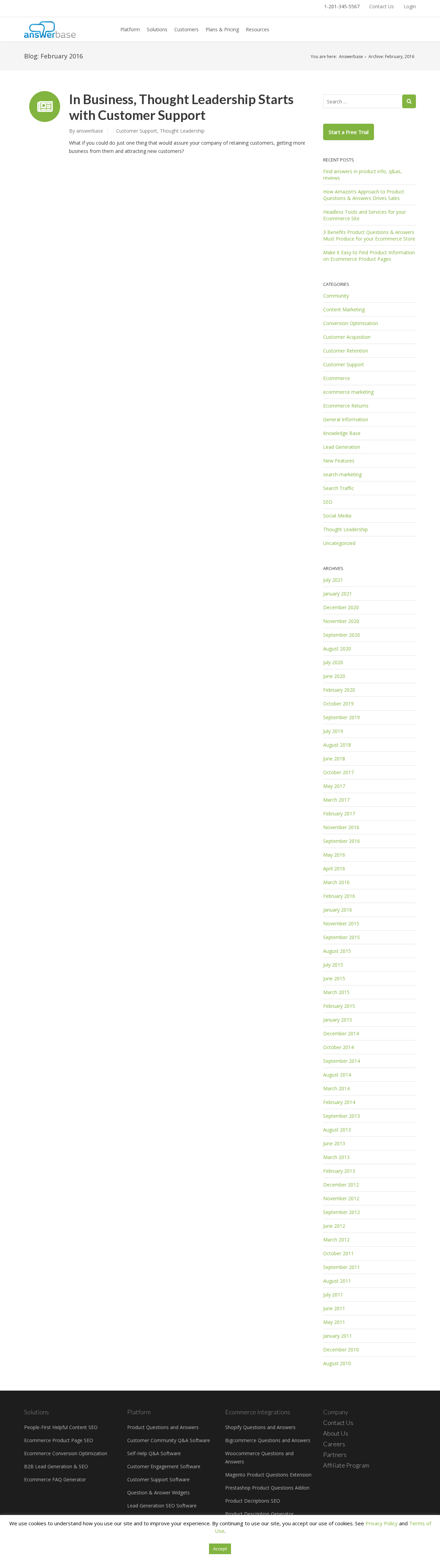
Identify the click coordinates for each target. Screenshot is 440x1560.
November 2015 (341, 923)
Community (336, 295)
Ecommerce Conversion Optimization (65, 1453)
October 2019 (338, 703)
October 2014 (338, 1047)
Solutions (157, 29)
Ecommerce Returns (345, 405)
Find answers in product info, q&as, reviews (362, 174)
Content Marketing (344, 309)
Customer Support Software (158, 1479)
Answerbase (351, 56)
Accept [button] (220, 1549)
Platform (130, 29)
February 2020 (339, 690)
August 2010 (337, 1363)
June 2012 (334, 1226)
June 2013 (334, 1143)
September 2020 (341, 635)
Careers (334, 1444)
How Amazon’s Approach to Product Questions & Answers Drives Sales (363, 194)
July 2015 (333, 964)
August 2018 (337, 745)
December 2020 (341, 607)
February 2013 (339, 1171)
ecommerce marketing (348, 392)
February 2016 (339, 896)
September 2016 (341, 841)
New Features (338, 460)
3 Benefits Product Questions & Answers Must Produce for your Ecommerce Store (369, 235)
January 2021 (337, 593)
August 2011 (337, 1281)
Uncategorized (339, 543)
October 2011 (338, 1253)
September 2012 (341, 1212)
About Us (335, 1433)
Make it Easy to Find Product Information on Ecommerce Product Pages (369, 255)
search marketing (342, 474)
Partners (334, 1454)
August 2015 (337, 951)
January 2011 (337, 1336)
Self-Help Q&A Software (154, 1453)
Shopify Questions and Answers (260, 1427)
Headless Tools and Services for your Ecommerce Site (364, 215)
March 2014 (336, 1088)
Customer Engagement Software (163, 1466)
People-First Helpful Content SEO (61, 1427)
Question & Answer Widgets (158, 1492)
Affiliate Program (346, 1465)
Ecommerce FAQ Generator (55, 1479)
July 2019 (333, 731)
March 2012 (336, 1239)
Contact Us (381, 6)
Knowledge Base (342, 433)
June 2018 (334, 758)
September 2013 (341, 1116)
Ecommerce (336, 378)
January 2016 (337, 909)
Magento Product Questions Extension (268, 1474)
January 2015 (337, 1019)
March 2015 (336, 992)
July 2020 (333, 662)
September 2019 (341, 717)
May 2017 (334, 786)
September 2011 (341, 1267)
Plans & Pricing (222, 29)
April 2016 (334, 868)
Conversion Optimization (350, 323)
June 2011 (334, 1308)
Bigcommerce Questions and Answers (267, 1440)
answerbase (89, 130)
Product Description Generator (259, 1514)
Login (410, 6)
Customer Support (136, 130)
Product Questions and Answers (163, 1427)
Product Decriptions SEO (252, 1500)
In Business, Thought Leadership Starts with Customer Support (181, 107)
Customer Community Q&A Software (168, 1440)
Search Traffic (338, 488)
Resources (257, 29)
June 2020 (334, 676)
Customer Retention (345, 350)
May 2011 (334, 1322)
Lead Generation (341, 447)
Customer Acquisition (347, 337)
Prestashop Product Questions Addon (267, 1487)
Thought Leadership (182, 130)
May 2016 (334, 854)
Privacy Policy (381, 1523)
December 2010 (341, 1349)
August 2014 (337, 1074)
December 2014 (341, 1033)
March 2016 (336, 882)
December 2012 (341, 1184)
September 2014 (341, 1061)
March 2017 (336, 799)
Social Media (337, 515)
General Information (345, 419)
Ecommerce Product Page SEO (58, 1440)
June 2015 (334, 978)
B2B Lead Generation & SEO (56, 1466)
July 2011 (333, 1294)
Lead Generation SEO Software (162, 1505)
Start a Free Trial (348, 132)
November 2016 (341, 827)
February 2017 (339, 813)
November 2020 (341, 621)
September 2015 (341, 937)
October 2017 (338, 772)
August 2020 (337, 648)
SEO (327, 502)
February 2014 (339, 1102)
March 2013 (336, 1157)
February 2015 (339, 1006)
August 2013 (337, 1129)
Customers (186, 29)
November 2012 (341, 1198)
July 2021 (333, 580)
